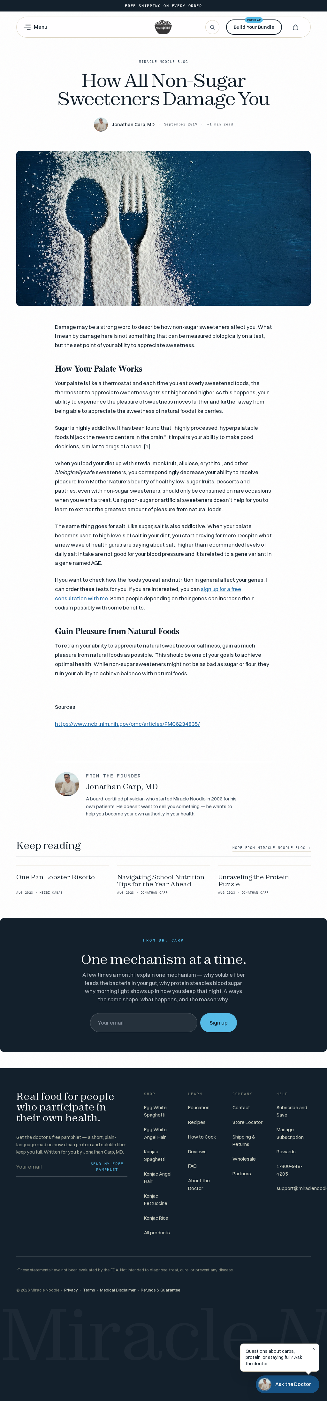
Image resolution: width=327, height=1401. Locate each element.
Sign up (218, 1022)
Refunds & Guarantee (160, 1290)
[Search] (212, 27)
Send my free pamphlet (107, 1166)
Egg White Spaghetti (155, 1111)
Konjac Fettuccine (155, 1199)
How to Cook (202, 1137)
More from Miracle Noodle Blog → (271, 847)
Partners (241, 1173)
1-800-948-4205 (289, 1170)
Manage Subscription (290, 1133)
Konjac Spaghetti (154, 1155)
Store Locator (247, 1122)
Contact (241, 1107)
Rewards (286, 1151)
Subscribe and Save (292, 1111)
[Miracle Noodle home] (163, 27)
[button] (296, 27)
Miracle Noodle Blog (163, 61)
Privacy (71, 1290)
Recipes (197, 1122)
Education (198, 1107)
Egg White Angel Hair (155, 1133)
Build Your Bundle (254, 24)
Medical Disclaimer (118, 1290)
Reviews (197, 1151)
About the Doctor (199, 1184)
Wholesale (244, 1159)
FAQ (192, 1166)
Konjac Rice (156, 1218)
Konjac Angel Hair (157, 1177)
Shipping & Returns (243, 1140)
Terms (89, 1290)
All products (157, 1233)
